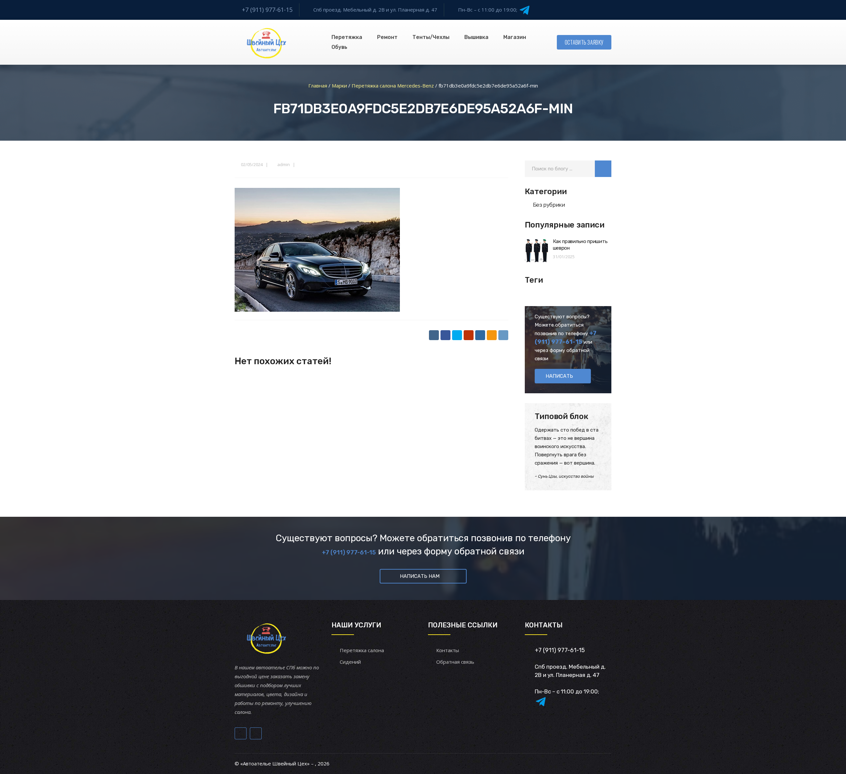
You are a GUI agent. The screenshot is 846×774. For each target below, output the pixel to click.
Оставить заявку (584, 42)
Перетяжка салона (362, 650)
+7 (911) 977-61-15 (267, 10)
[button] (603, 168)
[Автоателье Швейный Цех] (267, 42)
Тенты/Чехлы (430, 37)
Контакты (447, 650)
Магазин (514, 37)
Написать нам (420, 576)
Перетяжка (346, 37)
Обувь (339, 47)
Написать (559, 376)
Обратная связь (455, 661)
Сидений (350, 661)
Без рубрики (549, 204)
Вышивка (476, 37)
